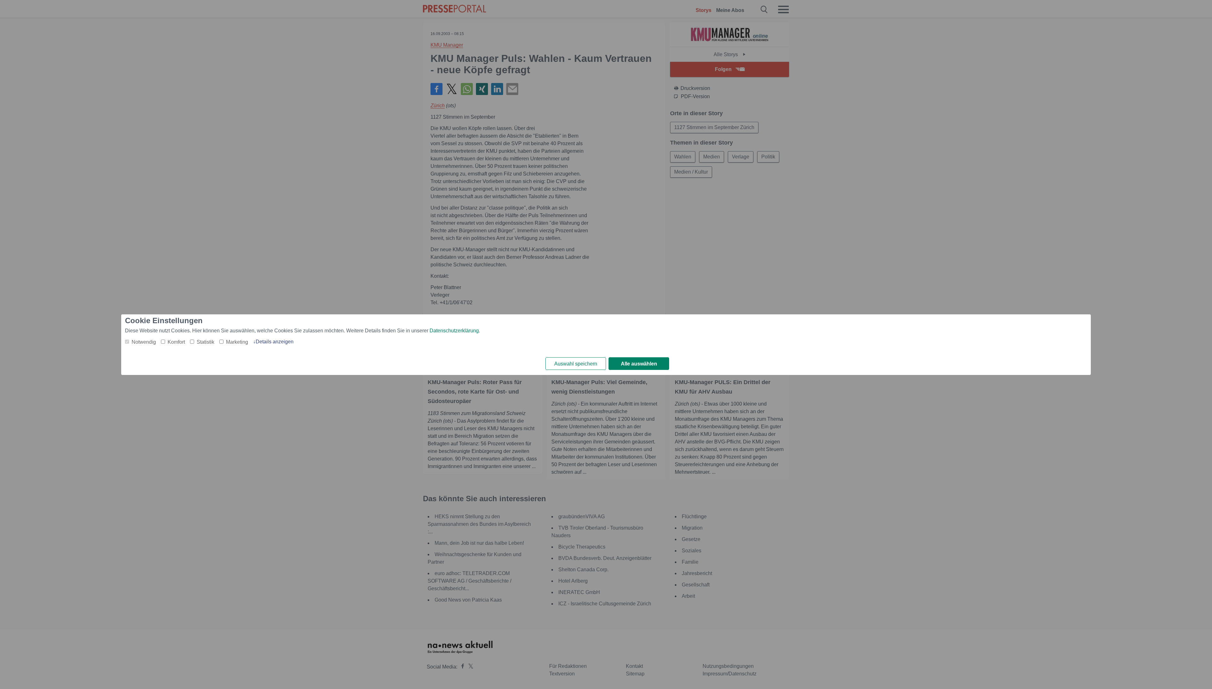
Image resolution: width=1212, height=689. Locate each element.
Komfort (176, 342)
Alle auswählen (639, 363)
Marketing (237, 342)
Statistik (205, 342)
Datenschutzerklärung (454, 330)
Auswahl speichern (575, 363)
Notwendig (144, 342)
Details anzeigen (275, 341)
